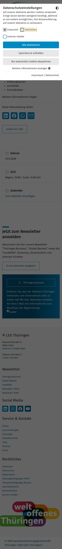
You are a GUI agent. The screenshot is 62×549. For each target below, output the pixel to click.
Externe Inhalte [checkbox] (15, 36)
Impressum (37, 75)
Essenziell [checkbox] (12, 29)
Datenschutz (52, 75)
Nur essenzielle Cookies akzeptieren (31, 61)
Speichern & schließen (31, 53)
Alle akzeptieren (31, 44)
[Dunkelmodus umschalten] (57, 8)
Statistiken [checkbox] (31, 29)
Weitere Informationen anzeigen (30, 68)
